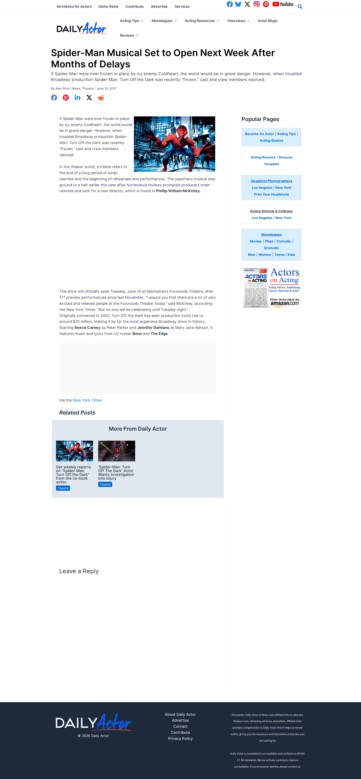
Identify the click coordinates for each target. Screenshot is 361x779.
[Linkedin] (77, 97)
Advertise (180, 720)
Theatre (88, 88)
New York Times (87, 400)
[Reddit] (101, 97)
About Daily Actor (180, 714)
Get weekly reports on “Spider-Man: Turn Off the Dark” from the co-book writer (73, 474)
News (76, 88)
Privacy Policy (180, 738)
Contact (180, 726)
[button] (300, 7)
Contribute (180, 732)
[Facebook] (54, 97)
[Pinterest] (66, 97)
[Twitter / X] (89, 97)
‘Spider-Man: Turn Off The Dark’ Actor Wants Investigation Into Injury (116, 472)
